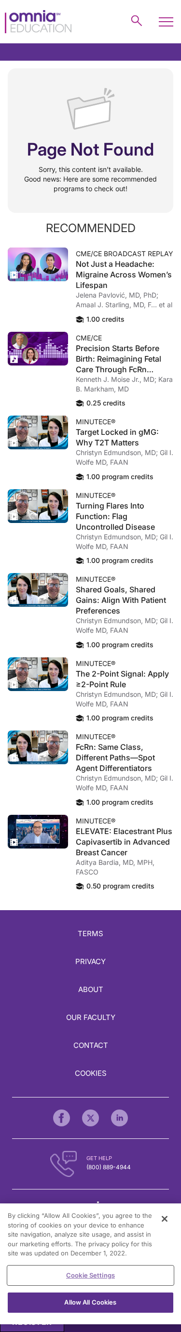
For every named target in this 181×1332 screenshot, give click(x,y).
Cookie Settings (90, 1275)
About (90, 989)
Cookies (91, 1073)
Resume (38, 264)
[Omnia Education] (38, 22)
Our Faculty (90, 1017)
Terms (90, 933)
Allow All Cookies (90, 1302)
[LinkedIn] (119, 1118)
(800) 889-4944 (108, 1167)
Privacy (90, 961)
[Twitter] (90, 1118)
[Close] (164, 1218)
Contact (90, 1045)
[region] (90, 1263)
